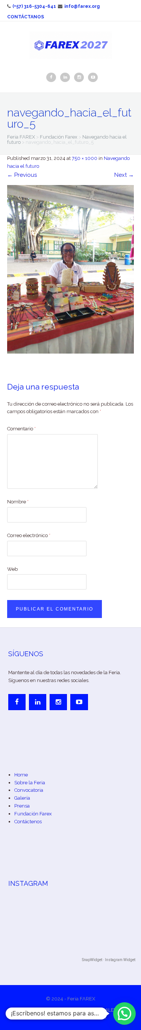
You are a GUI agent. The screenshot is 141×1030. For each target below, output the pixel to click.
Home (21, 775)
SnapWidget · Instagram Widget (108, 960)
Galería (22, 798)
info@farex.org (82, 6)
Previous (22, 175)
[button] (124, 1013)
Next (124, 175)
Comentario (21, 428)
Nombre (18, 502)
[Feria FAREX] (70, 44)
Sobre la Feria (29, 782)
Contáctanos (25, 16)
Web (12, 569)
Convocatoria (28, 790)
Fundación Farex (33, 814)
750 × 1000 (84, 158)
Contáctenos (28, 821)
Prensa (22, 806)
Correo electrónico (28, 535)
